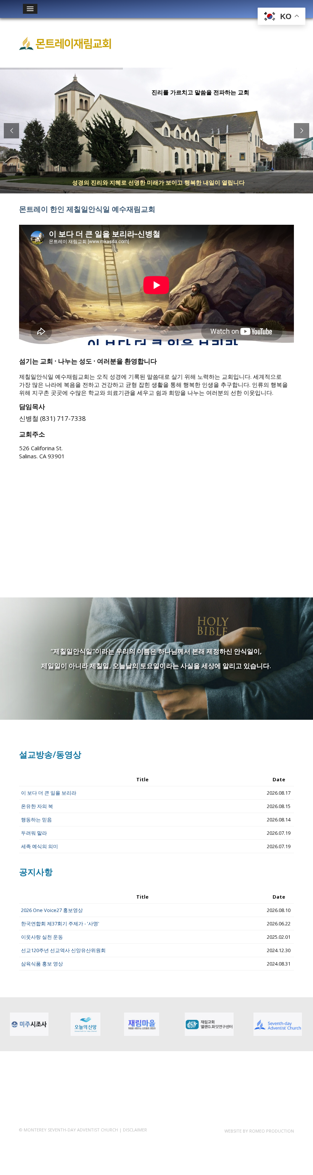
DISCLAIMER (135, 1130)
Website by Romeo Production (259, 1131)
